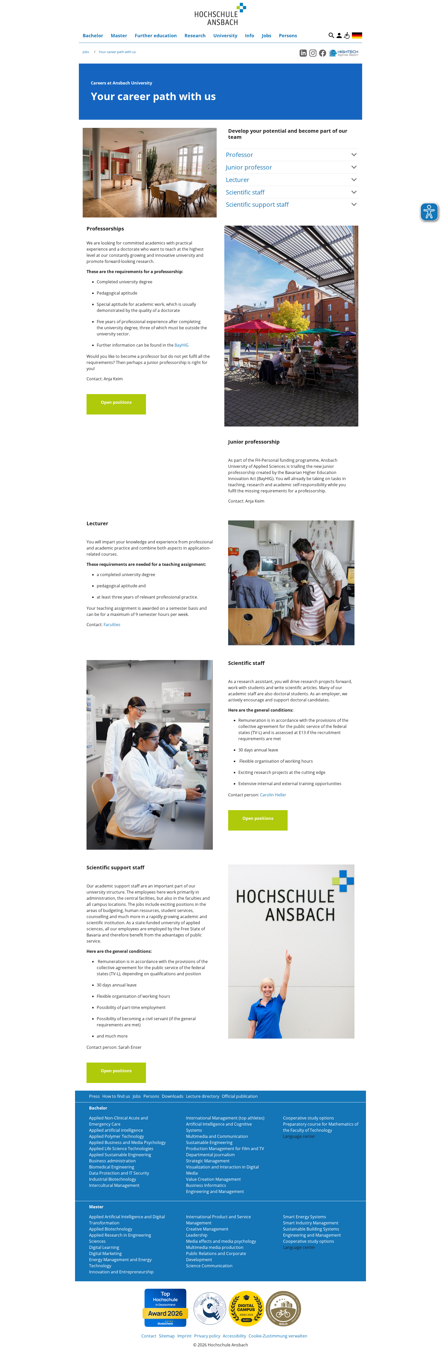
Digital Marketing (105, 1253)
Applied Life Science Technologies (121, 1148)
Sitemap (167, 1336)
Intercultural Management (114, 1185)
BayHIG (182, 345)
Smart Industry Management (310, 1223)
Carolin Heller (273, 795)
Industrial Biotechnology (112, 1179)
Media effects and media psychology (221, 1241)
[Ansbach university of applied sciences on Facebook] (322, 53)
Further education (156, 35)
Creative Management (207, 1229)
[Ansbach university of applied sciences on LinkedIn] (303, 53)
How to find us (116, 1096)
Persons (288, 35)
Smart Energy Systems (304, 1217)
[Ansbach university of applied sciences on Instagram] (312, 53)
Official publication (240, 1096)
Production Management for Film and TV (225, 1148)
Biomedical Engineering (111, 1167)
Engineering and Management (215, 1191)
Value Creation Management (213, 1179)
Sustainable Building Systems (311, 1229)
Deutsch (357, 35)
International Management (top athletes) (225, 1118)
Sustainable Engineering (209, 1142)
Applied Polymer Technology (116, 1136)
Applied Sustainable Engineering (120, 1155)
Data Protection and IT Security (119, 1173)
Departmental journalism (210, 1155)
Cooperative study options (308, 1118)
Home (220, 14)
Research (195, 35)
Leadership (196, 1235)
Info (249, 35)
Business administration (112, 1161)
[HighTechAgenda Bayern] (345, 53)
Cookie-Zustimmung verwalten (278, 1336)
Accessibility (347, 35)
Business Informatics (206, 1185)
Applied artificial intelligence (116, 1130)
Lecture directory (202, 1096)
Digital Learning (104, 1247)
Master (119, 35)
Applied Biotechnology (110, 1229)
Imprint (184, 1336)
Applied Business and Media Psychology (127, 1142)
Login (339, 35)
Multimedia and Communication (217, 1136)
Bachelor (93, 35)
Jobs (266, 35)
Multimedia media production (214, 1247)
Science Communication (209, 1266)
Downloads (172, 1096)
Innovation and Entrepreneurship (121, 1272)
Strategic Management (208, 1161)
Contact (148, 1336)
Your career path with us (117, 52)
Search (331, 35)
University (225, 35)
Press (94, 1096)
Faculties (112, 624)
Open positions (116, 402)
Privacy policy (207, 1336)
